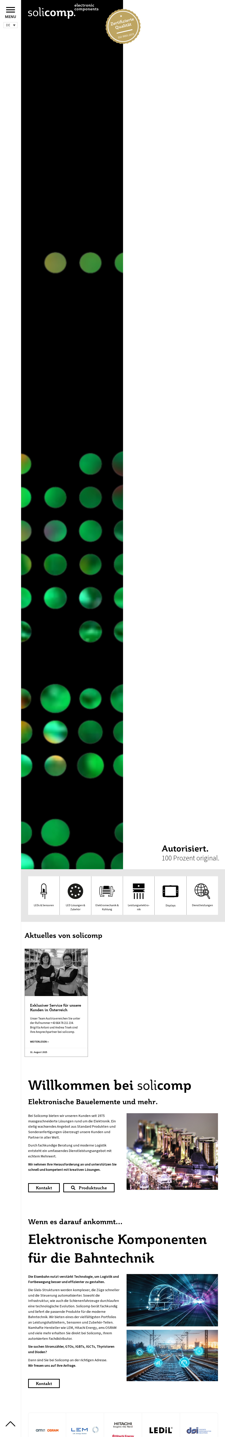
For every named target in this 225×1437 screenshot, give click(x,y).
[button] (10, 25)
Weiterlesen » (39, 1042)
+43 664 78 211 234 (62, 1023)
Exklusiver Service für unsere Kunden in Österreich (55, 1007)
